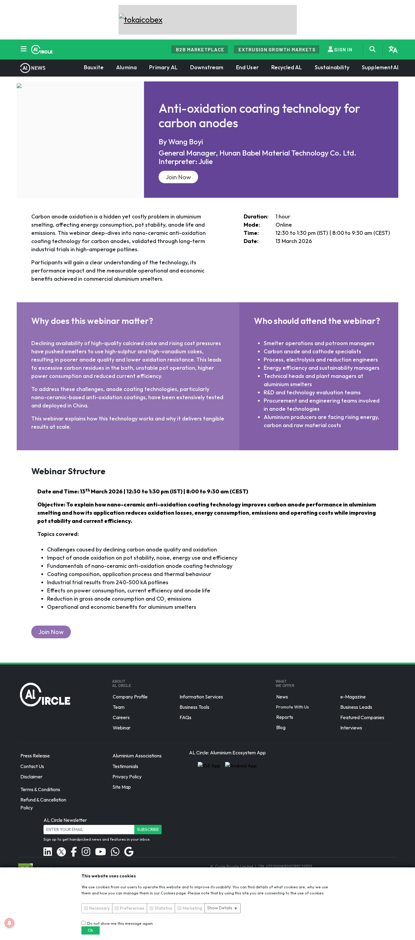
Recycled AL (286, 67)
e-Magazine (353, 697)
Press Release (35, 756)
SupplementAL (381, 67)
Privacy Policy (127, 777)
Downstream (207, 67)
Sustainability (332, 67)
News (282, 697)
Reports (284, 717)
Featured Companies (362, 717)
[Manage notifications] (9, 923)
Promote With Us (292, 707)
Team (119, 707)
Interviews (351, 728)
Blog (281, 727)
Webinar (122, 728)
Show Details (222, 908)
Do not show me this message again (119, 923)
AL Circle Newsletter (65, 820)
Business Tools (194, 707)
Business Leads (356, 707)
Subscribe (148, 829)
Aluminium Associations (137, 756)
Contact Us (32, 766)
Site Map (121, 787)
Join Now (178, 177)
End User (247, 67)
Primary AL (163, 67)
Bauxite (94, 67)
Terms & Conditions (40, 789)
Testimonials (125, 766)
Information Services (201, 697)
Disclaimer (31, 777)
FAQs (185, 717)
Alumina (126, 67)
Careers (121, 717)
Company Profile (130, 697)
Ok (90, 930)
